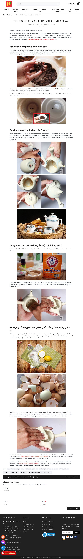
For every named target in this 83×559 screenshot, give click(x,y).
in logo (23, 472)
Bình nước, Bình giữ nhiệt (40, 10)
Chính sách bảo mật (47, 529)
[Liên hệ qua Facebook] (3, 542)
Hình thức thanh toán (28, 524)
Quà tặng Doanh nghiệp (58, 10)
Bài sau (76, 477)
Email (44, 501)
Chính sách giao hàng (48, 521)
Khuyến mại (26, 521)
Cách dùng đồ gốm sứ (11, 472)
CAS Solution (59, 557)
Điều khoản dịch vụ (28, 529)
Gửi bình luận (73, 508)
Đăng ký (76, 532)
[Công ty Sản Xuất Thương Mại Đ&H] (9, 4)
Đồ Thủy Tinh (15, 10)
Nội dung (6, 488)
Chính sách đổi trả (47, 524)
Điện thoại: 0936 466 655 (11, 535)
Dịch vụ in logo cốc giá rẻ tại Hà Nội (29, 463)
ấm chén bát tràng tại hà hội (48, 469)
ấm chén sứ (64, 469)
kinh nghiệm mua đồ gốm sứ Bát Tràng (40, 472)
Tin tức (69, 10)
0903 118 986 (13, 537)
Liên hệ (76, 9)
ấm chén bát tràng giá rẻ (30, 469)
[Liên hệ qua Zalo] (3, 548)
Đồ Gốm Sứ (25, 9)
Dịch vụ (6, 9)
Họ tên (5, 501)
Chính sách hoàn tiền (48, 526)
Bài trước (69, 477)
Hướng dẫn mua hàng (28, 526)
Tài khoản (70, 4)
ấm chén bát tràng (14, 469)
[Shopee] (3, 537)
